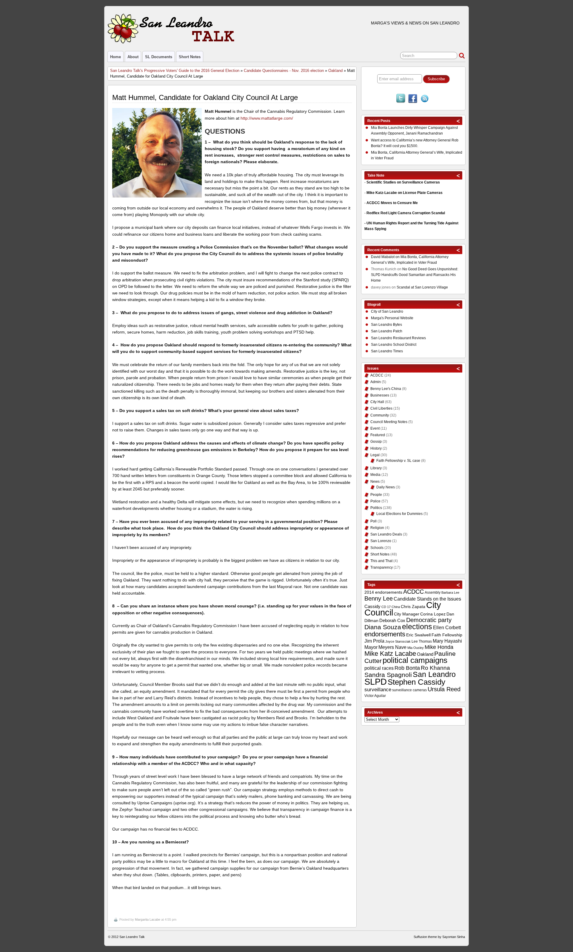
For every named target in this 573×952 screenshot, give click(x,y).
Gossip (376, 441)
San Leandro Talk (132, 937)
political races (379, 668)
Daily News (385, 487)
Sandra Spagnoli (388, 674)
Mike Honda (439, 647)
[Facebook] (413, 99)
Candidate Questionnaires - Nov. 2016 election (284, 70)
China (396, 607)
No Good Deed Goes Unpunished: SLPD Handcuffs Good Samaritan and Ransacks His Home (414, 275)
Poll (373, 521)
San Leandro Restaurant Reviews (398, 338)
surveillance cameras (409, 690)
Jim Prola (374, 641)
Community (379, 415)
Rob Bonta (407, 668)
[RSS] (424, 99)
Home (115, 57)
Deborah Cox (392, 620)
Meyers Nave (392, 647)
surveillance (377, 689)
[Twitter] (401, 99)
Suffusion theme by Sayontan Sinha (439, 937)
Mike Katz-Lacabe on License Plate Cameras (404, 193)
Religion (377, 528)
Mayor (371, 647)
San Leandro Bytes (386, 325)
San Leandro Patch (386, 331)
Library (376, 468)
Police (375, 501)
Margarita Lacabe (147, 919)
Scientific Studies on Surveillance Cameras (403, 182)
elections (417, 626)
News (375, 481)
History (376, 448)
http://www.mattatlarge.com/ (266, 118)
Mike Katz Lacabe (390, 653)
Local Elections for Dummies (399, 514)
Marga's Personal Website (392, 318)
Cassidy (372, 606)
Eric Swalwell (418, 635)
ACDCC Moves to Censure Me (392, 203)
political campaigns (415, 660)
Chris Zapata (413, 606)
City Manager (406, 614)
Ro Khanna (435, 668)
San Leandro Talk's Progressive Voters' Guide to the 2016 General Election (174, 70)
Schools (376, 548)
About (132, 57)
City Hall (377, 402)
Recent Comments (383, 250)
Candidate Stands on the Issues (427, 598)
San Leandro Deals (386, 534)
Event (375, 428)
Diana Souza (382, 627)
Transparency (381, 567)
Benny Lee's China (385, 389)
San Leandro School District (393, 344)
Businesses (379, 395)
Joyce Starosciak (398, 641)
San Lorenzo (380, 541)
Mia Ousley (415, 647)
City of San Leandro (387, 311)
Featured (377, 435)
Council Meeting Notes (388, 422)
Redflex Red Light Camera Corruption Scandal (405, 213)
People (376, 495)
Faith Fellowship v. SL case (398, 461)
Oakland (335, 70)
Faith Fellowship (447, 635)
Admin (375, 382)
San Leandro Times (387, 351)
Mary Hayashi (447, 641)
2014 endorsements (383, 592)
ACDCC (376, 375)
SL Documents (158, 57)
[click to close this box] (458, 121)
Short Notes (190, 57)
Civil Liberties (381, 408)
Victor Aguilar (375, 696)
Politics (376, 508)
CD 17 (386, 607)
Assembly (432, 592)
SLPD (375, 681)
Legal (375, 455)
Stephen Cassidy (416, 682)
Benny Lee (378, 598)
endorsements (384, 634)
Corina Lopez (433, 614)
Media (375, 475)
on (386, 257)
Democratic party (429, 620)
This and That (381, 561)
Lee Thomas (422, 641)
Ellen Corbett (447, 627)
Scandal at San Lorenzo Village (422, 287)
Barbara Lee (450, 592)
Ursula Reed (444, 689)
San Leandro (434, 674)
